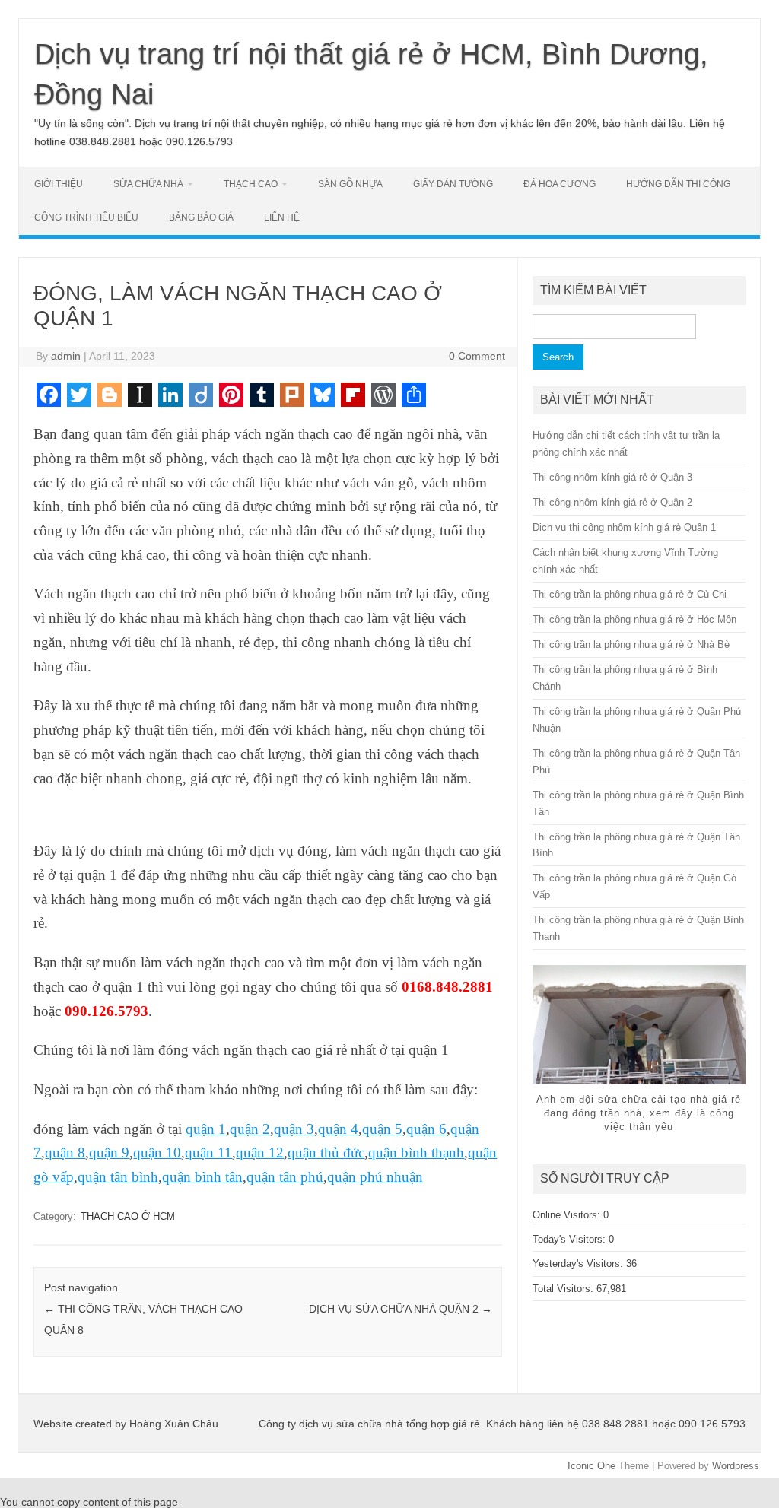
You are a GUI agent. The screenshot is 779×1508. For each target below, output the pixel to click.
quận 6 (426, 1129)
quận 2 (250, 1129)
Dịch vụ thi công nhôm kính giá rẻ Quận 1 (624, 527)
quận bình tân (202, 1177)
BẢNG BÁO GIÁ (201, 217)
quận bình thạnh (416, 1152)
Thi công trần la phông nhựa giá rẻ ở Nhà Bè (631, 644)
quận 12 (260, 1152)
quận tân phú (284, 1177)
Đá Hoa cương (559, 184)
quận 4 (338, 1129)
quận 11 (208, 1152)
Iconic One (591, 1465)
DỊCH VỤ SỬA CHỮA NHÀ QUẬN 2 (400, 1309)
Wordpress (735, 1465)
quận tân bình (118, 1177)
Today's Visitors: (571, 1239)
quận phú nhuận (375, 1177)
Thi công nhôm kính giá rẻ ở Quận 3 (612, 477)
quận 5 (382, 1129)
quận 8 (65, 1152)
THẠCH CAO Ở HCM (128, 1216)
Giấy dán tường (453, 184)
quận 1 (206, 1129)
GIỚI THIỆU (58, 184)
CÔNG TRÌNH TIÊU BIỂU (86, 217)
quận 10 (157, 1152)
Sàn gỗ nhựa (350, 184)
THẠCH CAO (251, 184)
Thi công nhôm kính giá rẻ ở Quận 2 (612, 502)
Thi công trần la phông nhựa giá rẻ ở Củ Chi (630, 594)
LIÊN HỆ (282, 217)
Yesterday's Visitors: (579, 1263)
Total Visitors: (564, 1288)
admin (66, 356)
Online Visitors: (568, 1215)
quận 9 (109, 1152)
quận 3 (294, 1129)
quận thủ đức (326, 1152)
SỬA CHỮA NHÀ (148, 184)
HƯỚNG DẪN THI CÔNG (678, 184)
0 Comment (477, 356)
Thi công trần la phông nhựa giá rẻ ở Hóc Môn (634, 619)
